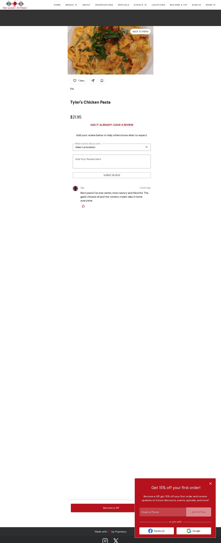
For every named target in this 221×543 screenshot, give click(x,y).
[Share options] (92, 80)
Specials (123, 5)
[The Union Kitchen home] (17, 5)
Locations (158, 5)
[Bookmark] (101, 80)
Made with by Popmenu (64, 531)
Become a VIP (178, 5)
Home (57, 5)
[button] (71, 5)
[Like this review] (84, 206)
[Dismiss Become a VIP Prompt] (210, 483)
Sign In (196, 5)
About (87, 5)
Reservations (104, 5)
